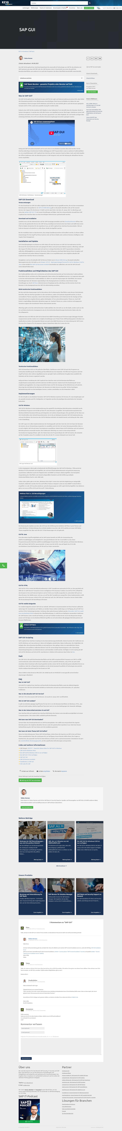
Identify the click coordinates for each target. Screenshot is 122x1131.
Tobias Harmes (32, 938)
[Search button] (89, 3)
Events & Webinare (46, 8)
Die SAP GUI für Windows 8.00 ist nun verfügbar (33, 752)
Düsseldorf (39, 1089)
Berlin (26, 1089)
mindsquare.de (65, 1070)
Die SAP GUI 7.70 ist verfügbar (28, 755)
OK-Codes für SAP (25, 764)
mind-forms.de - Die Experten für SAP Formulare (73, 1082)
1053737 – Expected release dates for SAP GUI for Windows (45, 748)
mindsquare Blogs (66, 1073)
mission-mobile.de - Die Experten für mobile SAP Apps (75, 1075)
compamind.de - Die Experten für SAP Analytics (73, 1077)
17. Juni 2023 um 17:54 (31, 964)
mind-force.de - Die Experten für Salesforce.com (73, 1089)
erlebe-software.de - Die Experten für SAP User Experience (76, 1080)
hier (74, 652)
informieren (80, 90)
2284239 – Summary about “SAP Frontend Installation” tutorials (69, 951)
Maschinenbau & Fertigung (68, 1104)
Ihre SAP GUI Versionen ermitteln (39, 264)
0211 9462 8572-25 (108, 8)
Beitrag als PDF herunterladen (31, 780)
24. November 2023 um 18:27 (33, 1010)
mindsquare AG (99, 1127)
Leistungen (26, 8)
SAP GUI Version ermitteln (27, 759)
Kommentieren (26, 1058)
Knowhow (72, 8)
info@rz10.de (118, 8)
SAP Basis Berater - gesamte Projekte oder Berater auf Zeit (48, 84)
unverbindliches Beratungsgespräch (31, 740)
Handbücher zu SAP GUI (27, 761)
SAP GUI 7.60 (23, 757)
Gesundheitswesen (66, 1106)
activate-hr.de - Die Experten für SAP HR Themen (73, 1084)
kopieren (61, 771)
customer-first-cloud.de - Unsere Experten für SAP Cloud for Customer (79, 1097)
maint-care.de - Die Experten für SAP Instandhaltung (74, 1087)
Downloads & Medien (60, 8)
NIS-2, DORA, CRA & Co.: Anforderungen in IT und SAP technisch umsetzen (93, 105)
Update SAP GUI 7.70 (30, 212)
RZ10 (20, 51)
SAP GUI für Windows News (28, 750)
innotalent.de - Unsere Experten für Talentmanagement (75, 1092)
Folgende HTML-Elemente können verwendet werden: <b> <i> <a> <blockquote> (40, 1036)
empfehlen (44, 771)
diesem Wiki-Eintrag (61, 260)
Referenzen (34, 8)
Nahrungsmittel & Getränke (68, 1109)
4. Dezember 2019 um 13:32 (32, 928)
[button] (51, 78)
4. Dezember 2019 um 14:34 (34, 940)
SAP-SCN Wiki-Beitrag (45, 207)
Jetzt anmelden (79, 521)
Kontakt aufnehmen (89, 8)
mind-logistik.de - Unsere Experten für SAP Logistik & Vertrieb (77, 1095)
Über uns (80, 8)
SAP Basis (31, 51)
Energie (64, 1111)
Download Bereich (70, 221)
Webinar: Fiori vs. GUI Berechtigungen (32, 493)
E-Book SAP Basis (90, 78)
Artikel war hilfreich (28, 771)
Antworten (42, 928)
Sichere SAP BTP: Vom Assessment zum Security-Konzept (92, 119)
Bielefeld (31, 1089)
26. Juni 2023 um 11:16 (33, 981)
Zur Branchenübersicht (67, 1113)
